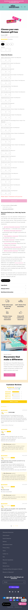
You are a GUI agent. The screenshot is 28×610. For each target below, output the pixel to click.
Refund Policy (6, 566)
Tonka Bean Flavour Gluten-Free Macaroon (10, 184)
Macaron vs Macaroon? (8, 572)
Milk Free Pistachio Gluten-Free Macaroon (10, 127)
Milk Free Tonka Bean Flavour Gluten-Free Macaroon (12, 133)
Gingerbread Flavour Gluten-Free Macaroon (10, 97)
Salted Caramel (8, 250)
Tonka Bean (12, 247)
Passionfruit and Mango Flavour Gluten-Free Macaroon (13, 144)
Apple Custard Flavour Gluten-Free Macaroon (11, 57)
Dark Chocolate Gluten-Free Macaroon (9, 86)
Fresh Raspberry (8, 236)
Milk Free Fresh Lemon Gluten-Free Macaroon (11, 114)
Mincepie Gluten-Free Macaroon (8, 139)
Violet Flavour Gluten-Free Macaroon (9, 190)
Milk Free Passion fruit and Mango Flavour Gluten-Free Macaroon (13, 121)
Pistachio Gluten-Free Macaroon (8, 150)
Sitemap (5, 563)
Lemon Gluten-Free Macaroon (7, 103)
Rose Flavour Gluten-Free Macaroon (9, 167)
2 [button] (13, 525)
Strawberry (12, 230)
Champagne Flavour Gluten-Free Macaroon (10, 63)
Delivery (5, 541)
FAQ (4, 556)
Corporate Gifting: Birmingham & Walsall (12, 569)
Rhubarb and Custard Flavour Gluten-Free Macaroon (12, 161)
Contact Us (5, 553)
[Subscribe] (23, 582)
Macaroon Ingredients (8, 559)
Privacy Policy (6, 547)
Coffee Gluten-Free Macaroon (7, 69)
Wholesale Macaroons (8, 532)
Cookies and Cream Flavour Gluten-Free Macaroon (12, 74)
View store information (8, 209)
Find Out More (9, 375)
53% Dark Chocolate (9, 227)
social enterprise (19, 262)
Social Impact (6, 535)
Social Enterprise (7, 538)
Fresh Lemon (7, 243)
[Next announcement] (25, 1)
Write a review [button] (14, 401)
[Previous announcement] (2, 1)
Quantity (3, 47)
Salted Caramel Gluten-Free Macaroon (9, 173)
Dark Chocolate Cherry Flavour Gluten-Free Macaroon (13, 80)
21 (11, 44)
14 (7, 44)
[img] (4, 410)
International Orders (7, 544)
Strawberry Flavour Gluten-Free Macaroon (10, 179)
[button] (2, 6)
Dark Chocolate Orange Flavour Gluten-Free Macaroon (13, 91)
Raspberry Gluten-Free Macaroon (8, 156)
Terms (4, 550)
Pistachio (6, 239)
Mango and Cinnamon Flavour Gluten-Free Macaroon (12, 109)
